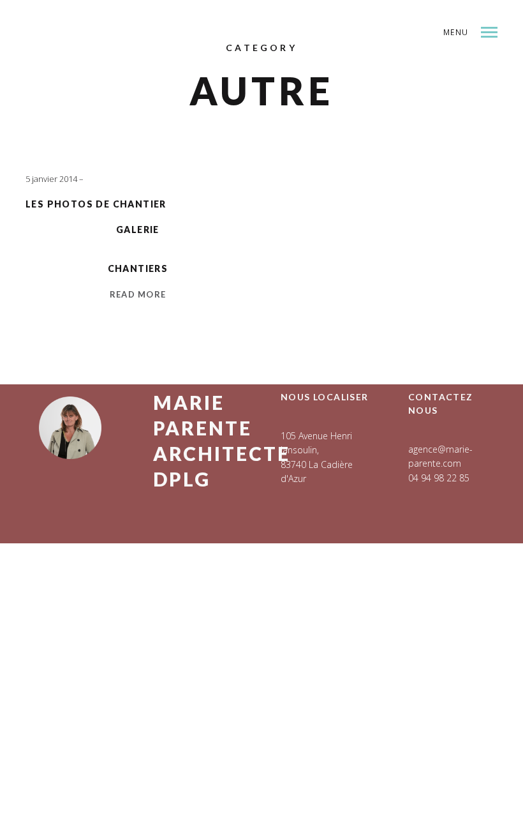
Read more (138, 294)
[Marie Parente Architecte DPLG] (143, 65)
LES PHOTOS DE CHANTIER (96, 204)
